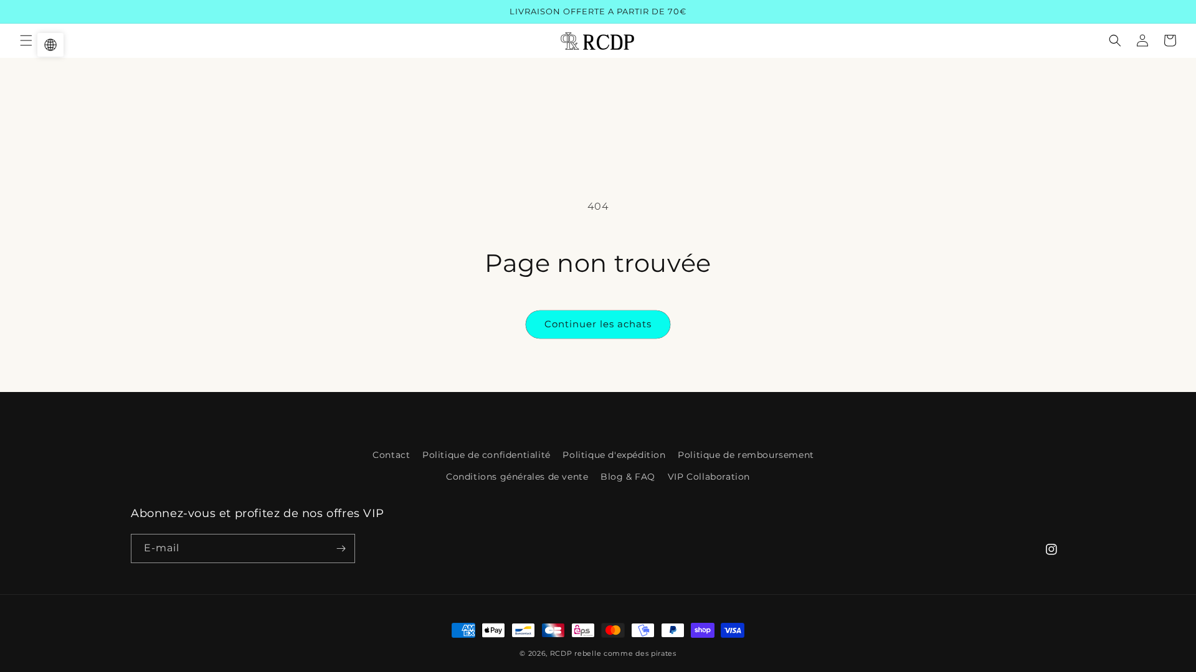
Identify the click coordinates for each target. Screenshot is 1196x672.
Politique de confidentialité (486, 454)
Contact (391, 454)
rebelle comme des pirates (625, 653)
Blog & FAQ (627, 476)
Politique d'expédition (613, 454)
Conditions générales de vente (517, 476)
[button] (26, 40)
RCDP (561, 653)
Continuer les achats (598, 324)
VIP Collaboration (709, 476)
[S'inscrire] (340, 548)
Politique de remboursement (746, 454)
